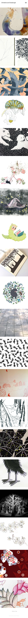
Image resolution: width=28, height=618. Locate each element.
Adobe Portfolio (16, 615)
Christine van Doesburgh (8, 3)
